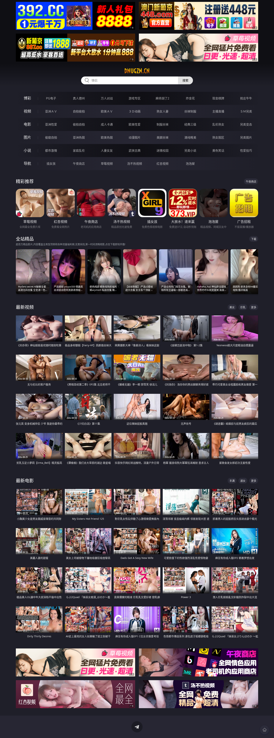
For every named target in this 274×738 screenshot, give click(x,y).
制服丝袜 (163, 124)
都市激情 (51, 150)
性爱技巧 (246, 150)
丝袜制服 (190, 111)
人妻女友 (107, 150)
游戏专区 (135, 98)
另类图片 (246, 137)
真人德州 (79, 98)
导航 (27, 163)
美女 (232, 307)
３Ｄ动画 (135, 111)
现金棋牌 (218, 98)
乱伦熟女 (218, 124)
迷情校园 (163, 150)
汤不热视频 (134, 164)
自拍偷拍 (79, 111)
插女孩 (51, 164)
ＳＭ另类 (246, 111)
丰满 (232, 480)
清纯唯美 (190, 137)
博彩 (27, 98)
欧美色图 (107, 137)
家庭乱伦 (79, 150)
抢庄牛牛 (246, 98)
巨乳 (242, 307)
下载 (253, 239)
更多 (253, 307)
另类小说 (190, 150)
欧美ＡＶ (107, 111)
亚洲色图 (79, 137)
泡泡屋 (190, 164)
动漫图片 (135, 137)
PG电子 (51, 98)
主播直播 (218, 111)
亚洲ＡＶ (51, 111)
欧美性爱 (135, 124)
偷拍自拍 (79, 124)
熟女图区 (218, 137)
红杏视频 (163, 164)
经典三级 (190, 124)
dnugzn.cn (137, 71)
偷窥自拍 (51, 137)
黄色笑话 (218, 150)
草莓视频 (107, 164)
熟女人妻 (163, 111)
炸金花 (190, 98)
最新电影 (25, 480)
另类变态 (246, 124)
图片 (27, 137)
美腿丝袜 (163, 137)
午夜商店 (79, 164)
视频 (27, 111)
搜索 (185, 80)
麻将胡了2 (162, 98)
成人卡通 (107, 124)
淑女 (242, 480)
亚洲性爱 (51, 124)
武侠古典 (135, 150)
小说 (27, 150)
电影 (27, 124)
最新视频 (25, 307)
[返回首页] (264, 729)
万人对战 (107, 98)
